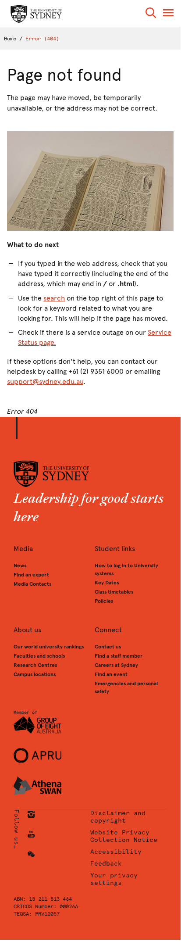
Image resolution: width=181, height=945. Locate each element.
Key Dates (107, 583)
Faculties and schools (39, 656)
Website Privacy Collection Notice (123, 836)
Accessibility (116, 852)
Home (10, 39)
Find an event (111, 674)
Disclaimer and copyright (118, 816)
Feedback (106, 863)
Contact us (108, 647)
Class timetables (114, 592)
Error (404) (42, 39)
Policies (104, 601)
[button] (151, 14)
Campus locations (35, 674)
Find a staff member (118, 656)
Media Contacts (32, 584)
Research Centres (35, 665)
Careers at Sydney (116, 665)
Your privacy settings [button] (114, 879)
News (20, 565)
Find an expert (31, 575)
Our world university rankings (49, 647)
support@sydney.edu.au (45, 381)
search (54, 298)
